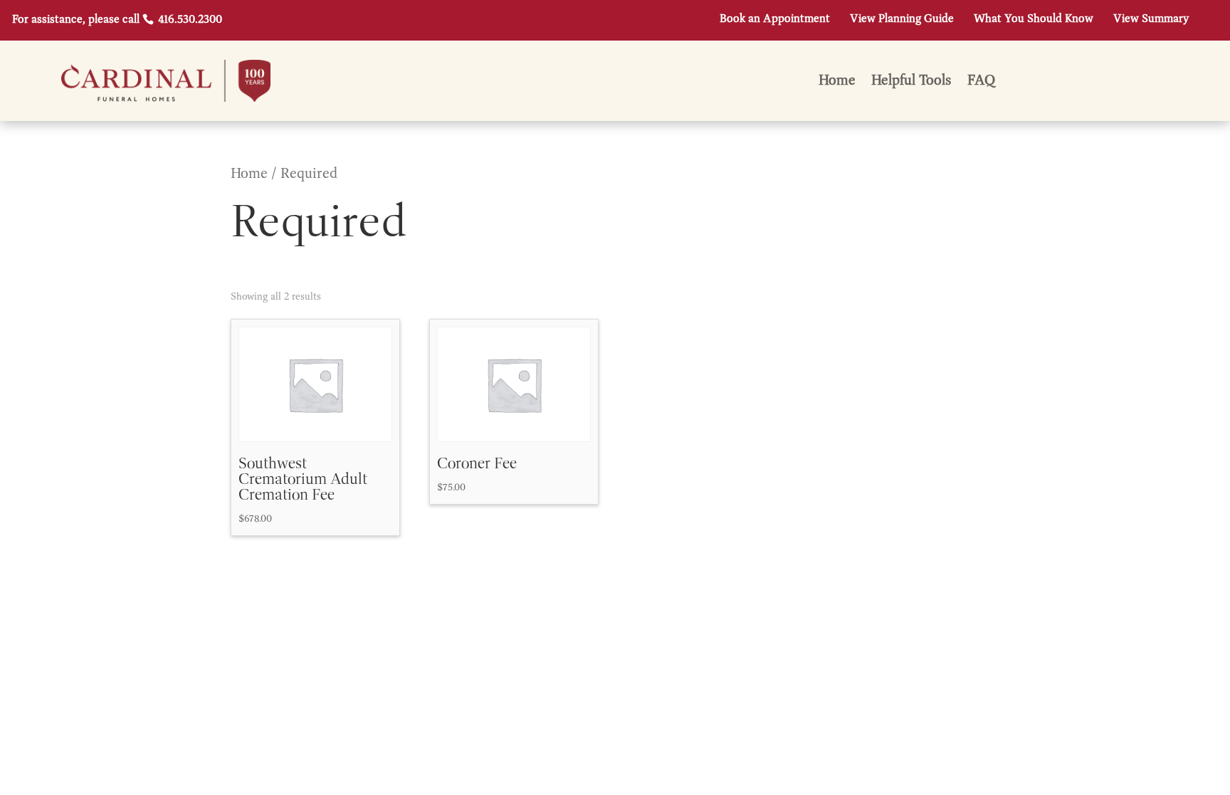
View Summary (1151, 19)
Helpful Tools (911, 82)
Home (837, 82)
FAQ (981, 82)
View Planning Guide (902, 19)
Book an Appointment (775, 19)
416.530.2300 (188, 20)
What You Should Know (1033, 19)
